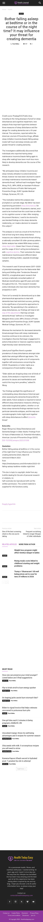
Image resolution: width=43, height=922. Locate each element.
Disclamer (25, 913)
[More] (31, 49)
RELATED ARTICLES (9, 544)
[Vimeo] (27, 902)
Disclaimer (25, 915)
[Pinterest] (21, 49)
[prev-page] (3, 582)
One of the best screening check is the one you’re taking (11, 534)
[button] (3, 3)
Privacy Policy (34, 913)
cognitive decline (12, 252)
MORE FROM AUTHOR (27, 544)
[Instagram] (15, 901)
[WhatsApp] (26, 49)
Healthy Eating (7, 738)
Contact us (6, 913)
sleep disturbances (28, 206)
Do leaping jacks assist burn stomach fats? (20, 698)
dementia (31, 417)
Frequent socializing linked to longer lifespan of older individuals (32, 534)
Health (10, 9)
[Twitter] (16, 49)
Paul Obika (15, 44)
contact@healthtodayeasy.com (21, 895)
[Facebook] (11, 49)
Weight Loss (6, 690)
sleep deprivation (9, 246)
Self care (5, 680)
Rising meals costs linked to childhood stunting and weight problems (26, 563)
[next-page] (7, 582)
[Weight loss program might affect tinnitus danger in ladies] (7, 553)
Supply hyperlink (8, 504)
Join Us (33, 915)
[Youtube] (33, 902)
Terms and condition (14, 915)
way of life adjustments (11, 313)
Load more (20, 769)
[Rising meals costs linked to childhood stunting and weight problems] (7, 563)
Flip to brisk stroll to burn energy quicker (19, 688)
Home (4, 9)
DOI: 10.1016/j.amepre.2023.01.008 (15, 440)
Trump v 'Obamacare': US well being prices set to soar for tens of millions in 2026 (26, 574)
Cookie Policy (16, 913)
